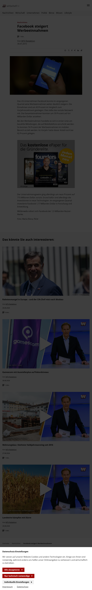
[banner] (46, 295)
